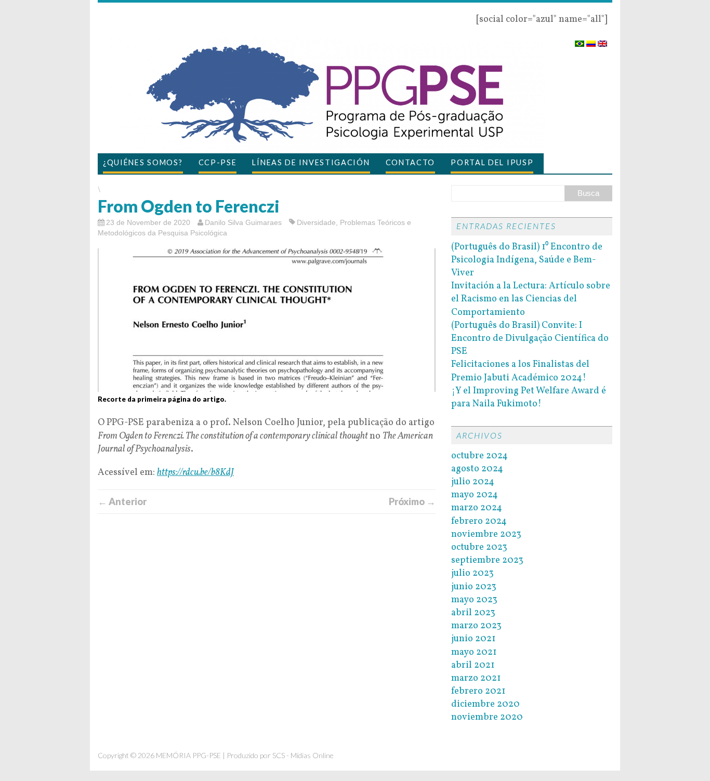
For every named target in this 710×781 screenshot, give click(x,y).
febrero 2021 (478, 691)
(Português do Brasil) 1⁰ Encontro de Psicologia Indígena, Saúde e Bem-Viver (526, 260)
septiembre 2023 (487, 560)
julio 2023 (472, 573)
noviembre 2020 (487, 717)
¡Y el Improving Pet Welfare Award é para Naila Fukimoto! (528, 398)
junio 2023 (473, 586)
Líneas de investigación (311, 162)
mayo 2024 (474, 494)
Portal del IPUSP (492, 162)
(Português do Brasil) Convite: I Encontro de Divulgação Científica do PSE (530, 338)
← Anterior (122, 501)
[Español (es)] (591, 40)
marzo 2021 (476, 678)
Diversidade (316, 222)
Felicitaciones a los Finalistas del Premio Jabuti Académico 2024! (520, 371)
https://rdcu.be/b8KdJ (195, 472)
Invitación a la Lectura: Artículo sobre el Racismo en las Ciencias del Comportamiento (530, 299)
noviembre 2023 (486, 534)
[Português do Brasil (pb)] (579, 40)
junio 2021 (473, 638)
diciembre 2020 (485, 704)
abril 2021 (472, 665)
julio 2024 (472, 481)
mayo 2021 (473, 652)
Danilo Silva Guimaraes (243, 222)
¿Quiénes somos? (143, 162)
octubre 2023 (479, 547)
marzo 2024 (476, 507)
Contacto (411, 162)
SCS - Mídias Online (303, 755)
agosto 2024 (477, 468)
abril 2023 (473, 612)
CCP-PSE (218, 162)
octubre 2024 (479, 455)
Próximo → (412, 501)
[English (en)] (602, 40)
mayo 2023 (474, 599)
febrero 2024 (479, 521)
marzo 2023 (476, 625)
